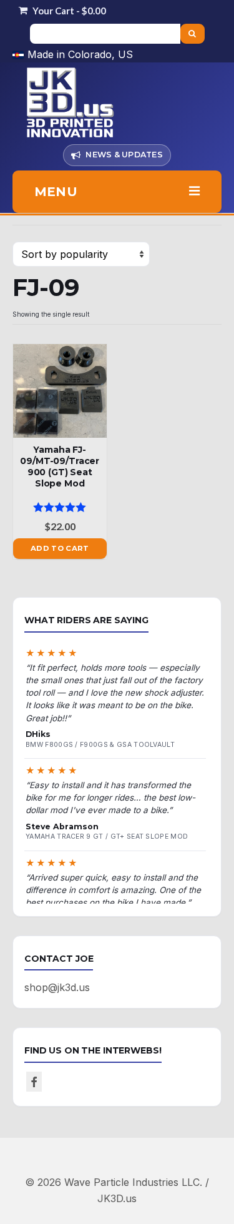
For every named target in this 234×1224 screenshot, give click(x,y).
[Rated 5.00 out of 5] (60, 507)
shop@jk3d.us (57, 987)
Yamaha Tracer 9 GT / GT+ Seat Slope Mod (107, 836)
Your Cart (68, 10)
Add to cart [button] (60, 548)
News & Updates (124, 154)
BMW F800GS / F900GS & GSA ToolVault (100, 745)
